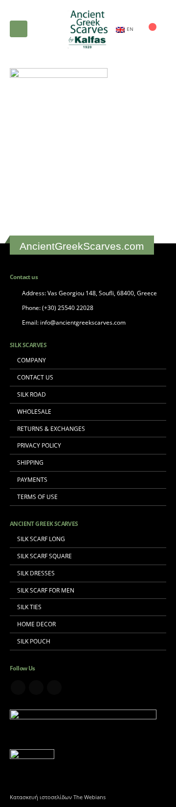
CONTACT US (35, 377)
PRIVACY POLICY (39, 445)
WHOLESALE (34, 411)
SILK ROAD (31, 394)
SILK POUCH (33, 641)
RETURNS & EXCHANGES (51, 428)
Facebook (18, 687)
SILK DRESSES (36, 573)
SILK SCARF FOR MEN (45, 590)
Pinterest (36, 687)
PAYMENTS (32, 479)
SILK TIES (29, 607)
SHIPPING (30, 462)
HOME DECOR (36, 624)
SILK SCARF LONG (41, 539)
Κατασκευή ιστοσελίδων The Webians (58, 797)
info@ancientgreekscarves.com (83, 322)
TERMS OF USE (37, 496)
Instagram (54, 687)
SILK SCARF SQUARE (44, 556)
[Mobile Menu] (18, 29)
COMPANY (31, 360)
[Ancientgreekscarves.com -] (88, 29)
